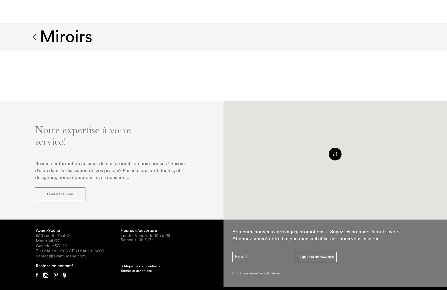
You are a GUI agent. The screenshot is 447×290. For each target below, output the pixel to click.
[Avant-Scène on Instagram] (48, 273)
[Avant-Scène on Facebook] (39, 273)
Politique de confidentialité (141, 266)
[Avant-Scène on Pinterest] (58, 273)
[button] (335, 154)
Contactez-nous (60, 194)
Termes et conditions (136, 271)
